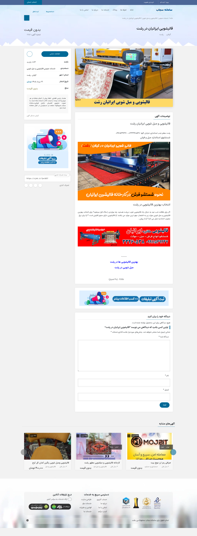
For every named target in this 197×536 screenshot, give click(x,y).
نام (167, 375)
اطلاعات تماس (55, 54)
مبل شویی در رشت (124, 267)
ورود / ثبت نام (164, 2)
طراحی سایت (86, 499)
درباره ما (89, 10)
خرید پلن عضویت (149, 2)
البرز (66, 447)
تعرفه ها (118, 10)
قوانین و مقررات (85, 507)
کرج (62, 447)
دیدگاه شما (164, 336)
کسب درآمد (102, 511)
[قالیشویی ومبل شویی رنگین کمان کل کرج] (47, 446)
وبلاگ (109, 10)
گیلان (168, 34)
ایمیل (166, 389)
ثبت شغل (33, 12)
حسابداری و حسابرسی (150, 466)
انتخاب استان (32, 2)
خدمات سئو (87, 503)
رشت (161, 34)
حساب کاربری (102, 499)
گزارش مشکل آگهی (33, 116)
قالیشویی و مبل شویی (149, 18)
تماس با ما (79, 10)
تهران (167, 447)
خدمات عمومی (163, 18)
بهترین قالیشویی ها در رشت (124, 262)
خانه (126, 10)
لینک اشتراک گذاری (61, 175)
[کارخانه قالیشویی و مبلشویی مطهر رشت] (98, 446)
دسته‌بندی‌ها (42, 12)
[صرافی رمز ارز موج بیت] (149, 446)
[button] (124, 116)
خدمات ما (100, 10)
